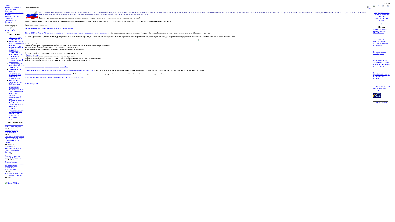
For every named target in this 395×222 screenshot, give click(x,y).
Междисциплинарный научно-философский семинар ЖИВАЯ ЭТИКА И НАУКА (381, 16)
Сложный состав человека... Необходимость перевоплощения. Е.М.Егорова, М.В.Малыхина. (15, 73)
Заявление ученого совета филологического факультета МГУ (46, 67)
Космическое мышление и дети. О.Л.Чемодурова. (15, 82)
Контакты (8, 22)
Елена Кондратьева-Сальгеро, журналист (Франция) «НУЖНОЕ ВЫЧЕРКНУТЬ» (54, 77)
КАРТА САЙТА (10, 30)
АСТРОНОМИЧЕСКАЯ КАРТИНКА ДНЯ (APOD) (381, 88)
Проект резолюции (33, 55)
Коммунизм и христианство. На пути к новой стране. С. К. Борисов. (16, 53)
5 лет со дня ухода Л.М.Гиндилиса (15, 38)
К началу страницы (32, 83)
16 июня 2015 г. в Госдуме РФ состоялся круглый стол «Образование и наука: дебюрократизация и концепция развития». (67, 33)
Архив (7, 24)
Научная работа (10, 9)
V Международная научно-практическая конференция (16, 65)
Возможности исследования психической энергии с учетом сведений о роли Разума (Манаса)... (16, 90)
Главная (7, 5)
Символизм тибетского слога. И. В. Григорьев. (16, 60)
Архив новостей (382, 102)
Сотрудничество (10, 20)
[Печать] (369, 7)
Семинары (8, 11)
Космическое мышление (13, 7)
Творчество (9, 18)
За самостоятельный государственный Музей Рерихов (380, 31)
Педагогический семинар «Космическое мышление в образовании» (49, 28)
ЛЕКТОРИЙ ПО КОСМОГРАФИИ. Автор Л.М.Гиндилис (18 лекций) (380, 42)
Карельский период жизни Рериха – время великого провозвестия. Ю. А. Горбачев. (14, 139)
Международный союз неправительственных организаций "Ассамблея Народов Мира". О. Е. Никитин (16, 102)
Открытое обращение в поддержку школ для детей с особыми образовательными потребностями (59, 70)
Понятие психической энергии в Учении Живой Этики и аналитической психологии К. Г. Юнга (16, 114)
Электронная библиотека (13, 16)
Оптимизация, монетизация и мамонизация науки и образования (48, 74)
